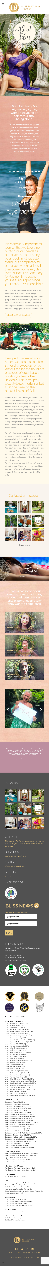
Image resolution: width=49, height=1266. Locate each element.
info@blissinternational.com (14, 866)
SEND (9, 932)
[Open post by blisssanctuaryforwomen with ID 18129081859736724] (38, 534)
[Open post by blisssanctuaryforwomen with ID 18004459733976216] (24, 521)
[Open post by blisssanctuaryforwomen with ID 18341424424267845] (11, 521)
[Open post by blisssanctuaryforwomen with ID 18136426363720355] (24, 507)
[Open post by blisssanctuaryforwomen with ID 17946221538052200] (11, 507)
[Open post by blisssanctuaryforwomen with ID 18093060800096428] (38, 521)
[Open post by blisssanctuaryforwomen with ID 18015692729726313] (24, 534)
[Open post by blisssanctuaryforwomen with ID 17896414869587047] (38, 507)
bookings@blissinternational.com (16, 856)
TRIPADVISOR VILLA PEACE (15, 960)
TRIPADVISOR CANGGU (14, 955)
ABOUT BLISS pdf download (18, 315)
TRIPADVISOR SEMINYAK (14, 958)
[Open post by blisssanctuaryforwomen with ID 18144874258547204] (11, 534)
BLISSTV (8, 876)
